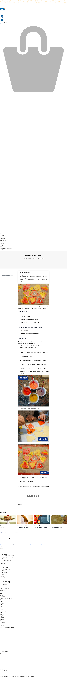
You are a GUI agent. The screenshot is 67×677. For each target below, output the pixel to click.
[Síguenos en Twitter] (35, 545)
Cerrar (1, 546)
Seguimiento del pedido (8, 555)
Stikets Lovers (5, 571)
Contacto (4, 554)
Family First (5, 567)
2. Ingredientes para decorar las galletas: (7, 275)
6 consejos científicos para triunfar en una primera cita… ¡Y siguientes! (24, 527)
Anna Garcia (42, 258)
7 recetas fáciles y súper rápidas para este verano (40, 526)
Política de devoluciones (8, 586)
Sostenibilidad (5, 559)
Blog (3, 574)
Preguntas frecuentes (8, 557)
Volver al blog (10, 263)
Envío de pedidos (6, 583)
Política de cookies (30, 676)
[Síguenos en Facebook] (6, 545)
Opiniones (4, 584)
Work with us (5, 572)
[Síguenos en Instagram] (19, 545)
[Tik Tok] (28, 545)
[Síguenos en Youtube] (47, 545)
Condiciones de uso (20, 676)
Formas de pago (6, 581)
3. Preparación (3, 277)
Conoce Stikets (6, 569)
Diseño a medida (6, 560)
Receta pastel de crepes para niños (6, 526)
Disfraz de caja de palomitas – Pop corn (40, 503)
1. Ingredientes (3, 273)
